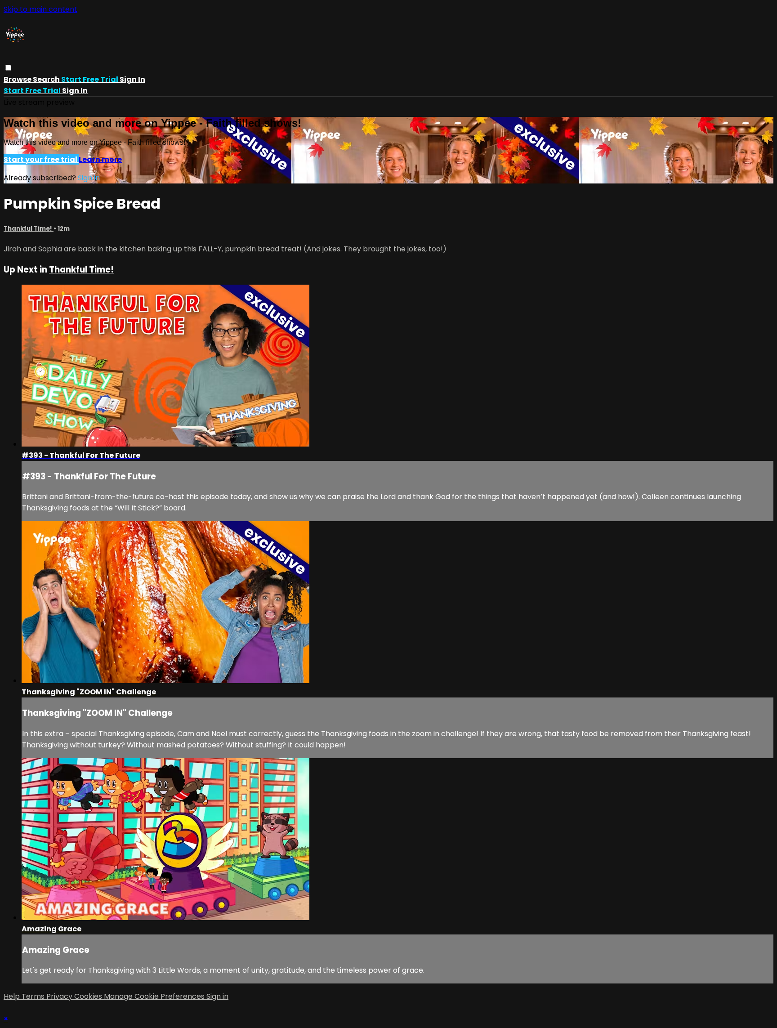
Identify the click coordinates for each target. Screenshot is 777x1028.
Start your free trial (41, 159)
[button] (8, 68)
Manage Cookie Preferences (155, 996)
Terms (34, 996)
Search (47, 79)
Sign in (132, 79)
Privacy (60, 996)
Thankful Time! (29, 228)
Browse (18, 79)
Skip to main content (40, 9)
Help (13, 996)
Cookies (89, 996)
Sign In (75, 90)
